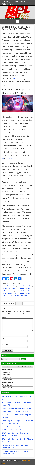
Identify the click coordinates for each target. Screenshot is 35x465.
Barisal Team (18, 78)
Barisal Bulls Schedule (15, 293)
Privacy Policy (6, 2)
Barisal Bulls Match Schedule (13, 288)
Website (5, 344)
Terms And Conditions (19, 2)
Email (4, 339)
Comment (6, 317)
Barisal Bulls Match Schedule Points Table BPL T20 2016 (16, 28)
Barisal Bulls (11, 286)
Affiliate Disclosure (7, 4)
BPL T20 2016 (22, 296)
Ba (3, 158)
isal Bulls (8, 158)
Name (5, 333)
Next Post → (28, 303)
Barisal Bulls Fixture (24, 286)
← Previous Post (8, 303)
